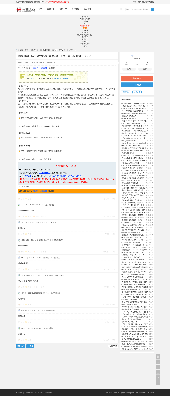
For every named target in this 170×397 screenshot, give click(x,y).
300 (126, 62)
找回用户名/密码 (85, 26)
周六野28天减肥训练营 (129, 299)
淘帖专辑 (87, 9)
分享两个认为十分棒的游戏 (131, 257)
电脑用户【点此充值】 (40, 68)
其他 (85, 46)
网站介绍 (109, 393)
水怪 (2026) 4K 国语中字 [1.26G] (133, 252)
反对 (44, 216)
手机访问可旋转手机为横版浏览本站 (57, 2)
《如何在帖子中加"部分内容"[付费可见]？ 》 (65, 176)
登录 (134, 2)
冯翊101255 (25, 222)
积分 (39, 118)
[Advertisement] (85, 371)
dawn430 (24, 310)
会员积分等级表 (85, 19)
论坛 (21, 50)
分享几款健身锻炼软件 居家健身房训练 (135, 292)
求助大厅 (63, 9)
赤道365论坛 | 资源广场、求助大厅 (133, 393)
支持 (37, 216)
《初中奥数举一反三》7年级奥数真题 (134, 314)
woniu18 (137, 59)
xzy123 (23, 258)
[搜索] (152, 9)
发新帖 (21, 346)
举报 (113, 199)
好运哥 (23, 293)
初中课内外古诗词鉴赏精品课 (132, 319)
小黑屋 (116, 393)
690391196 (25, 240)
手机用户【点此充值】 (40, 191)
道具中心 (85, 23)
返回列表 (114, 346)
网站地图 (151, 393)
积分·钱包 (85, 21)
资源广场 (50, 9)
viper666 (24, 205)
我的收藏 (85, 32)
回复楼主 (138, 78)
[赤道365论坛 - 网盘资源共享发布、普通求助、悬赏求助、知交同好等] (25, 13)
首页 (40, 9)
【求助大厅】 (44, 173)
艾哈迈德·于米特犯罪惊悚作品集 (133, 235)
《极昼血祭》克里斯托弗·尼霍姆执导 (134, 346)
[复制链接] (88, 56)
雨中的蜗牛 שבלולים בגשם (131, 232)
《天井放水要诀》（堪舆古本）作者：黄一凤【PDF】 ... (57, 50)
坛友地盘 (85, 41)
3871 (147, 62)
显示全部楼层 (50, 62)
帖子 (127, 9)
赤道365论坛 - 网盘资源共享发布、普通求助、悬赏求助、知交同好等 (16, 50)
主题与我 (85, 30)
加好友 (129, 69)
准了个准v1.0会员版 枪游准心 (132, 180)
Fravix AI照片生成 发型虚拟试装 (133, 277)
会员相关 (85, 17)
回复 (29, 199)
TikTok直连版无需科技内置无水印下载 (135, 267)
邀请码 (85, 28)
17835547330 (25, 275)
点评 (22, 199)
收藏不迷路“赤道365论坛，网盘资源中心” (30, 2)
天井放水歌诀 (24, 186)
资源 (26, 50)
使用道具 (106, 199)
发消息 (145, 69)
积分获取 (75, 9)
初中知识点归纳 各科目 (130, 322)
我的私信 (85, 37)
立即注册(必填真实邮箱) (146, 2)
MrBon (23, 328)
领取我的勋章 (85, 44)
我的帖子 (85, 39)
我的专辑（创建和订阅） (85, 35)
